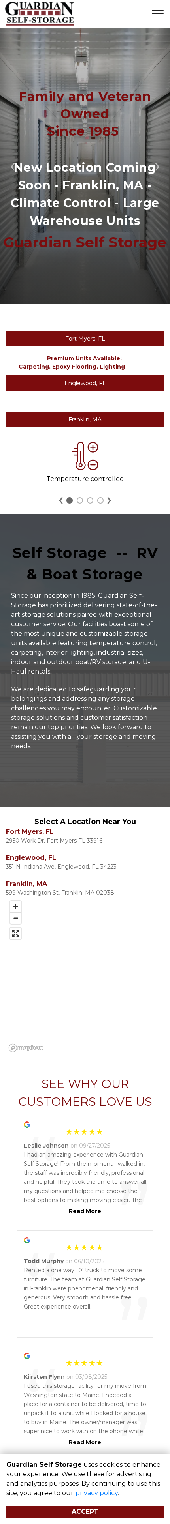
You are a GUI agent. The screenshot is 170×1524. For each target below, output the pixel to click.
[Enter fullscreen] (15, 933)
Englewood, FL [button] (85, 383)
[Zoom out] (15, 918)
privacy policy (97, 1493)
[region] (85, 976)
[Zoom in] (15, 906)
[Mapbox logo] (25, 1047)
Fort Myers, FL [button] (85, 338)
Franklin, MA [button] (85, 419)
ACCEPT (85, 1511)
